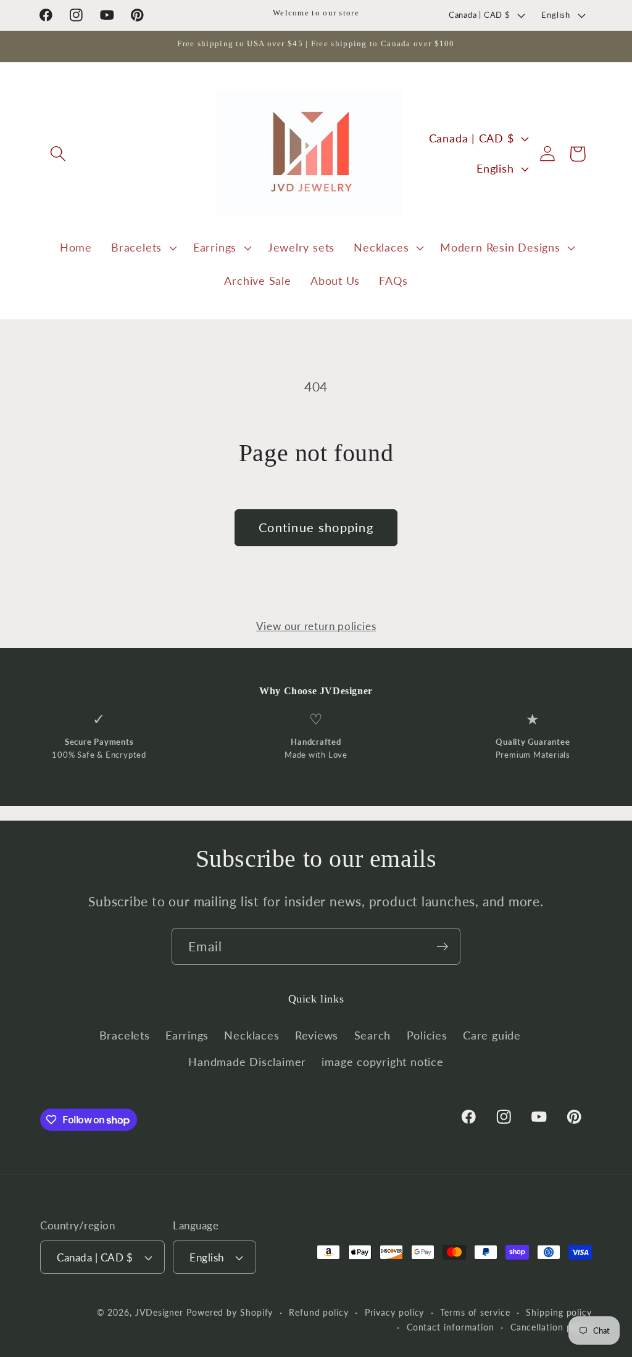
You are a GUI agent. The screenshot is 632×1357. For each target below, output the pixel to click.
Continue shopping (316, 527)
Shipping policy (559, 1312)
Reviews (316, 1035)
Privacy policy (395, 1312)
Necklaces (251, 1035)
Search (372, 1035)
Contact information (450, 1327)
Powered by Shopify (229, 1312)
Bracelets (124, 1035)
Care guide (492, 1035)
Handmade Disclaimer (247, 1061)
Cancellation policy (551, 1327)
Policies (427, 1035)
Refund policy (319, 1312)
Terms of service (475, 1312)
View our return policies (316, 626)
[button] (57, 153)
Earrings (187, 1035)
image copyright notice (382, 1061)
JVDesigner (159, 1312)
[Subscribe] (442, 946)
